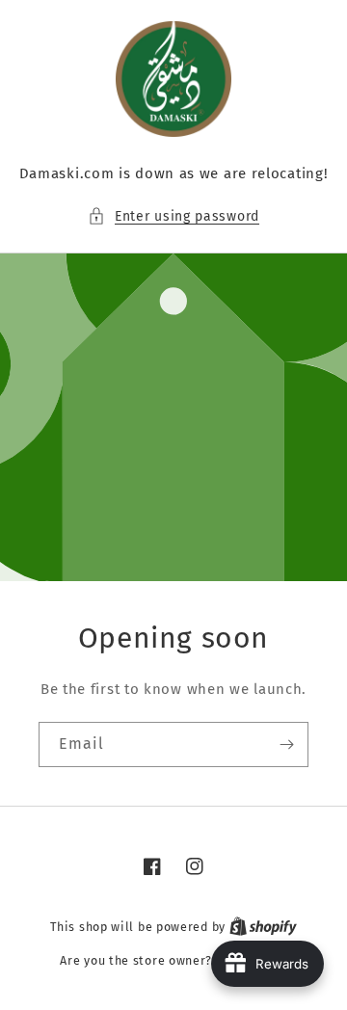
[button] (173, 216)
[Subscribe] (286, 744)
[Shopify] (263, 926)
